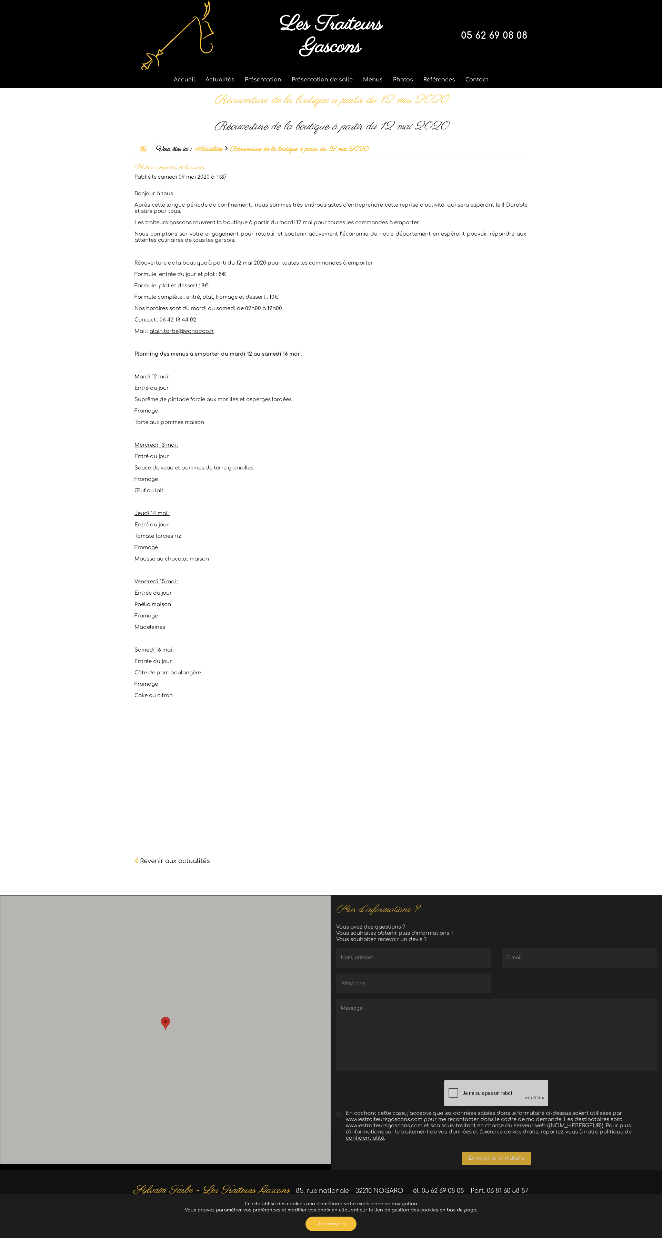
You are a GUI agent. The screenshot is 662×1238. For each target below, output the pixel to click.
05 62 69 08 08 (494, 35)
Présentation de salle (322, 80)
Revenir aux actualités (174, 861)
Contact (476, 80)
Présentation (263, 80)
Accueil (184, 80)
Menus (373, 80)
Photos (403, 80)
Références (439, 80)
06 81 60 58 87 (508, 1190)
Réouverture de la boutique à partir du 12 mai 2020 (299, 149)
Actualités (219, 80)
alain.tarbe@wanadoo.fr (182, 331)
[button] (165, 1023)
